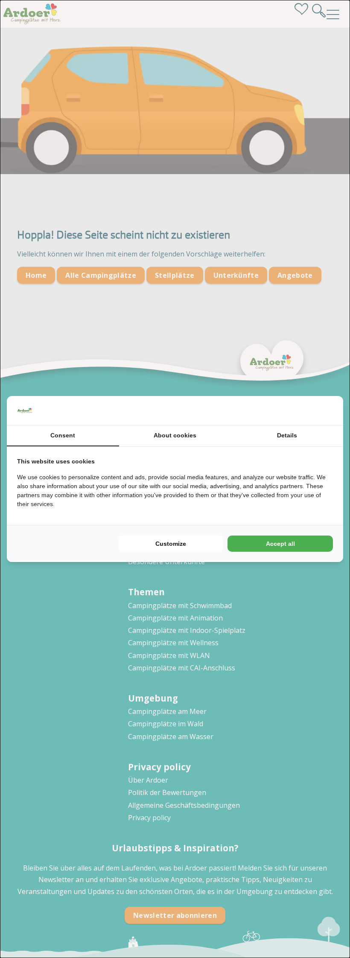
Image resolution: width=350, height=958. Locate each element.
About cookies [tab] (175, 435)
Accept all (280, 543)
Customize (170, 543)
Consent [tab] (62, 435)
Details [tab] (287, 435)
